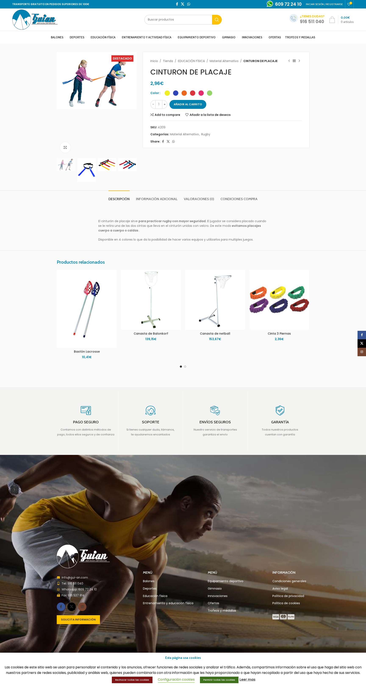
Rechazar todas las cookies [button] (132, 679)
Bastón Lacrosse (87, 351)
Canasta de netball (215, 333)
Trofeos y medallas (222, 611)
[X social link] (183, 4)
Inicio (154, 61)
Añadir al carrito (188, 104)
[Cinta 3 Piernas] (279, 300)
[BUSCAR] (217, 20)
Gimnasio (215, 589)
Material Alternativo (224, 61)
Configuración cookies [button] (176, 679)
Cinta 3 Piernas (279, 333)
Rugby (205, 134)
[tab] (119, 196)
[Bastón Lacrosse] (87, 309)
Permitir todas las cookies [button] (219, 679)
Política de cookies (286, 603)
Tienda (168, 61)
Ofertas (213, 603)
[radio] (167, 93)
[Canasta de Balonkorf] (151, 300)
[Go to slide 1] (181, 367)
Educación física (155, 596)
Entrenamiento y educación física (168, 603)
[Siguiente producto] (299, 61)
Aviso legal (280, 589)
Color (154, 93)
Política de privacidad (288, 596)
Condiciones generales (289, 581)
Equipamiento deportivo (225, 581)
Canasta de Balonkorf (151, 333)
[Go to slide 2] (185, 367)
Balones (148, 581)
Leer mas (247, 679)
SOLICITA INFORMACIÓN (78, 620)
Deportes (150, 589)
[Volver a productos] (294, 61)
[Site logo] (35, 19)
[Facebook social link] (177, 4)
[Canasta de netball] (215, 300)
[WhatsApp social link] (188, 4)
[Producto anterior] (289, 61)
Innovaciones (217, 596)
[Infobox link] (86, 421)
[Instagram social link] (82, 607)
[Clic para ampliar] (65, 147)
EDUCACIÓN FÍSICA (191, 61)
